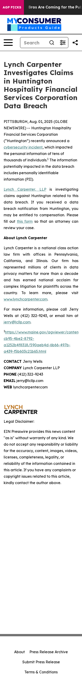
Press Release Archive (48, 652)
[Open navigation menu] (8, 42)
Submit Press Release (41, 662)
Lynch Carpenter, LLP (25, 189)
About (19, 652)
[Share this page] (75, 42)
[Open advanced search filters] (62, 42)
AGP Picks (12, 7)
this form (25, 221)
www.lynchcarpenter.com (25, 299)
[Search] (51, 42)
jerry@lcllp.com (17, 322)
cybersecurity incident (23, 147)
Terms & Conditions (41, 672)
